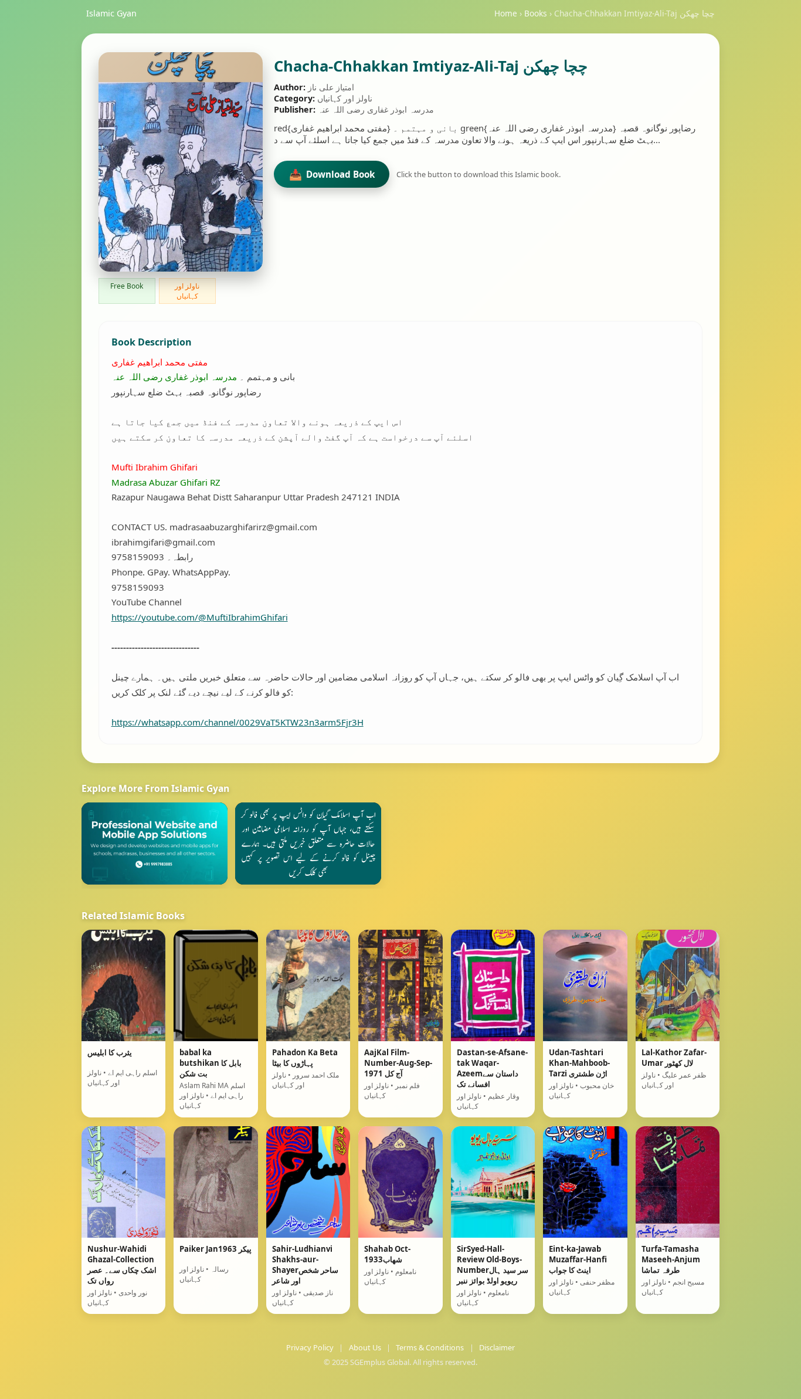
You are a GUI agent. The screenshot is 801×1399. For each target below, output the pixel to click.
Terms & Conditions (430, 1347)
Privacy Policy (310, 1347)
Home (505, 13)
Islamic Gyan (111, 13)
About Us (365, 1347)
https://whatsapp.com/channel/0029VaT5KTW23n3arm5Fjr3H (237, 722)
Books (535, 13)
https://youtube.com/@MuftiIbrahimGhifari (199, 617)
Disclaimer (497, 1347)
